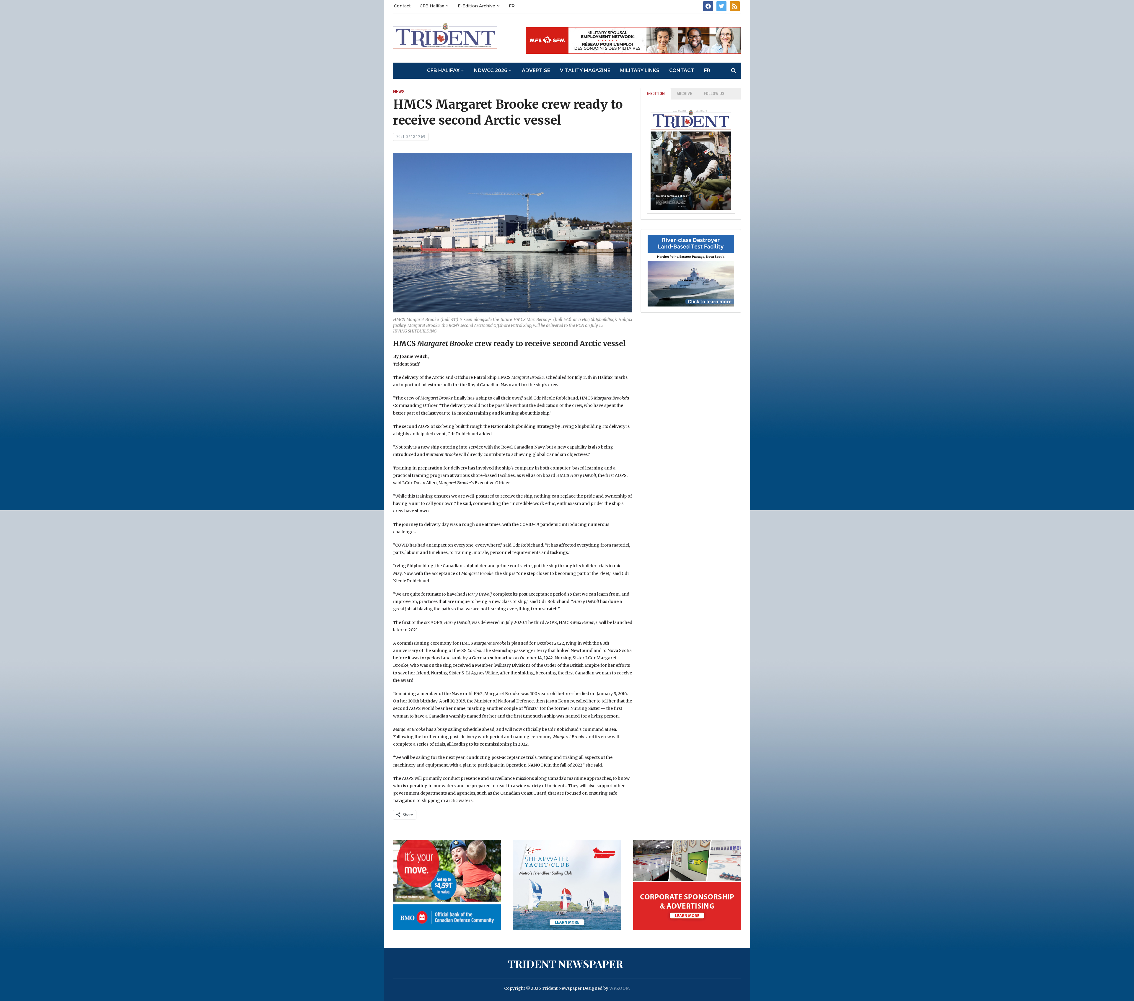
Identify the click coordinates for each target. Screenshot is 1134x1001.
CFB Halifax (432, 6)
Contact (402, 6)
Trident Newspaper (565, 963)
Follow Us (714, 93)
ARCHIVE (684, 93)
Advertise (536, 70)
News (399, 91)
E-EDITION (656, 93)
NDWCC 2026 (490, 70)
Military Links (639, 70)
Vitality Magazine (585, 70)
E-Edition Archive (476, 6)
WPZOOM (619, 988)
